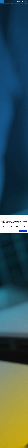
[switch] (11, 226)
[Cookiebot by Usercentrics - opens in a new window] (24, 216)
